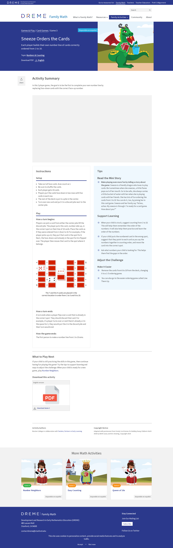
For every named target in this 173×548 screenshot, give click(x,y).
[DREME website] (21, 2)
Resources (101, 17)
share (21, 83)
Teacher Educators (143, 3)
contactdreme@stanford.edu (33, 531)
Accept (80, 544)
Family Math (120, 3)
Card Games (42, 30)
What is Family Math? (83, 17)
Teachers (130, 3)
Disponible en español (88, 30)
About (149, 17)
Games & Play (28, 30)
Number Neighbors (50, 370)
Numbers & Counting (35, 55)
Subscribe (127, 524)
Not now (92, 544)
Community (136, 17)
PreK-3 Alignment (159, 3)
